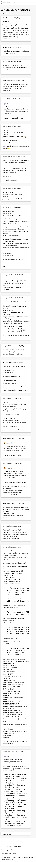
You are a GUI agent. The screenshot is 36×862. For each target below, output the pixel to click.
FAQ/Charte (17, 846)
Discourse (12, 857)
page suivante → (8, 834)
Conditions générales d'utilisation (10, 850)
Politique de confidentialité (8, 853)
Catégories (10, 846)
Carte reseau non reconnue (15, 10)
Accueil (3, 846)
